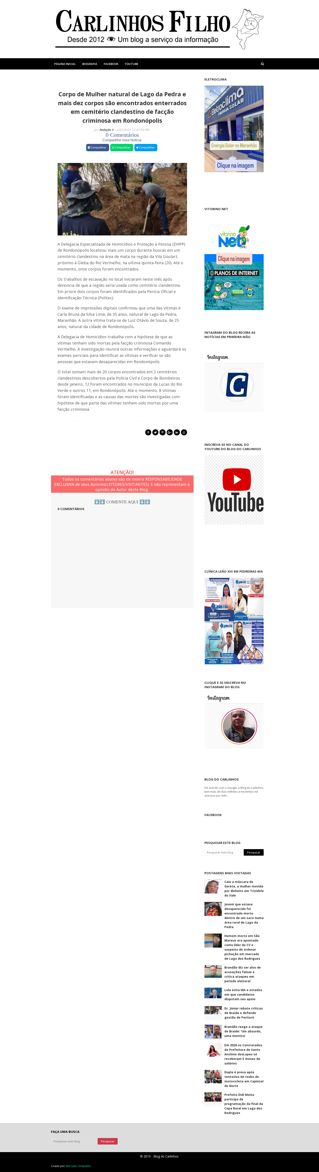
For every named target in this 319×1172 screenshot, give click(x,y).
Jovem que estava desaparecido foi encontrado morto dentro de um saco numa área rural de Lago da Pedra (244, 915)
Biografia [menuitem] (89, 64)
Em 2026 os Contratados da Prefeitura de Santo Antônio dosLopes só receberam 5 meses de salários (243, 1054)
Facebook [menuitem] (111, 64)
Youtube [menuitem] (131, 64)
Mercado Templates (78, 1166)
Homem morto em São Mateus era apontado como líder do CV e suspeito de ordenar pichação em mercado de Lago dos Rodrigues (242, 947)
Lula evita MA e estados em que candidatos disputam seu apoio (243, 994)
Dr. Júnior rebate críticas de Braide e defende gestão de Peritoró (243, 1012)
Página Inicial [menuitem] (65, 64)
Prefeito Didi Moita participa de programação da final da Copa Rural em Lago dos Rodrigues (243, 1104)
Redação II (107, 130)
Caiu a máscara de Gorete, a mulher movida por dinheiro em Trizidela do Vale (244, 888)
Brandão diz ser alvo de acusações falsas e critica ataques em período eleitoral (242, 974)
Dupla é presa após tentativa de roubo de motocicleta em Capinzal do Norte (243, 1079)
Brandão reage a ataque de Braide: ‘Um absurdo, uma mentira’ (243, 1031)
